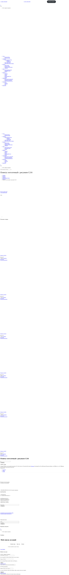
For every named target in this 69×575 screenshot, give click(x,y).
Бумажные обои (7, 70)
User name (2, 555)
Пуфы (6, 75)
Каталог (4, 176)
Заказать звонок (51, 1)
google (4, 471)
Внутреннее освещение (9, 79)
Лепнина (4, 136)
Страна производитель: (7, 467)
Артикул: (2, 466)
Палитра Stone (7, 66)
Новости (6, 83)
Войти (2, 562)
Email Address (2, 564)
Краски (4, 64)
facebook (4, 469)
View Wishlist (2, 549)
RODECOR (9, 61)
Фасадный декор (8, 62)
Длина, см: (52, 466)
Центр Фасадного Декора (9, 63)
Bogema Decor (7, 57)
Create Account (3, 563)
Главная (4, 175)
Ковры (6, 77)
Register (2, 572)
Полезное (4, 81)
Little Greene (7, 65)
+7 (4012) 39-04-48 (3, 1)
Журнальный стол (8, 76)
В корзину (2, 259)
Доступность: (20, 466)
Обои (3, 146)
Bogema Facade (7, 135)
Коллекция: (36, 466)
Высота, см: (57, 466)
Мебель (4, 72)
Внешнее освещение (8, 157)
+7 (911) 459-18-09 (27, 1)
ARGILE (6, 68)
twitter (4, 470)
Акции (6, 82)
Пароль (1, 559)
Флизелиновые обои (8, 147)
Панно (6, 71)
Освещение (5, 78)
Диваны (6, 73)
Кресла (6, 74)
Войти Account (3, 573)
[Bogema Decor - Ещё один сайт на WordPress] (34, 54)
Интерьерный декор (8, 59)
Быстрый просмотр (3, 260)
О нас (4, 56)
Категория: (29, 466)
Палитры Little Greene (8, 67)
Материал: (44, 466)
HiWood (8, 60)
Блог (5, 84)
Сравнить (5, 258)
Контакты (4, 85)
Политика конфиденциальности (5, 513)
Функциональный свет (9, 158)
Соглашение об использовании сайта (6, 512)
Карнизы (32, 466)
